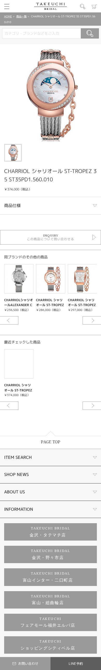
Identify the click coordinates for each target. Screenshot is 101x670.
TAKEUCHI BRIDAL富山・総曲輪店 (50, 599)
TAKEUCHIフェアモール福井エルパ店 (47, 622)
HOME (8, 16)
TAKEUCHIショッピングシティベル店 (47, 645)
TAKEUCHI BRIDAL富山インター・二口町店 (48, 577)
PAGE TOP (50, 442)
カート (94, 6)
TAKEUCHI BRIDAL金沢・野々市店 (50, 554)
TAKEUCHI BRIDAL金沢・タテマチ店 (50, 531)
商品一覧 (21, 16)
